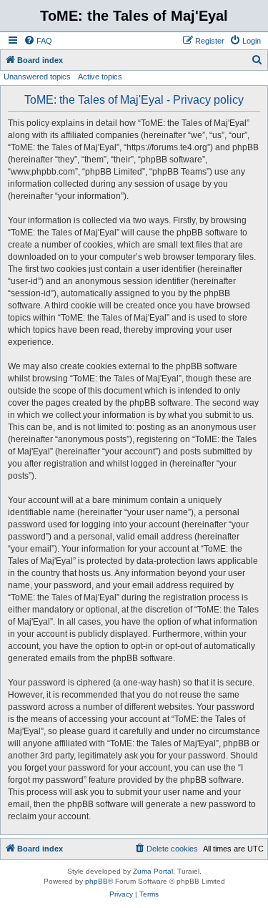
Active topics (100, 76)
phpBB (96, 881)
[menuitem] (38, 40)
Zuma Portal (153, 871)
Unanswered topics (37, 76)
